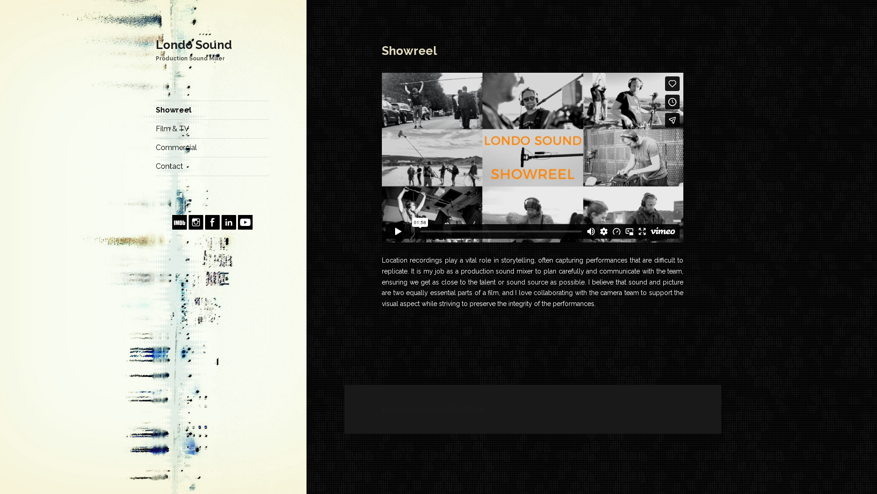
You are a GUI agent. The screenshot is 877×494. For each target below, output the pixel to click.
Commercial (176, 147)
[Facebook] (212, 221)
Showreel (173, 110)
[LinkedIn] (229, 221)
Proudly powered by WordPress (433, 409)
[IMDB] (179, 221)
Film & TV (172, 128)
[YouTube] (245, 221)
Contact (169, 166)
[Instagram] (196, 221)
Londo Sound (194, 45)
